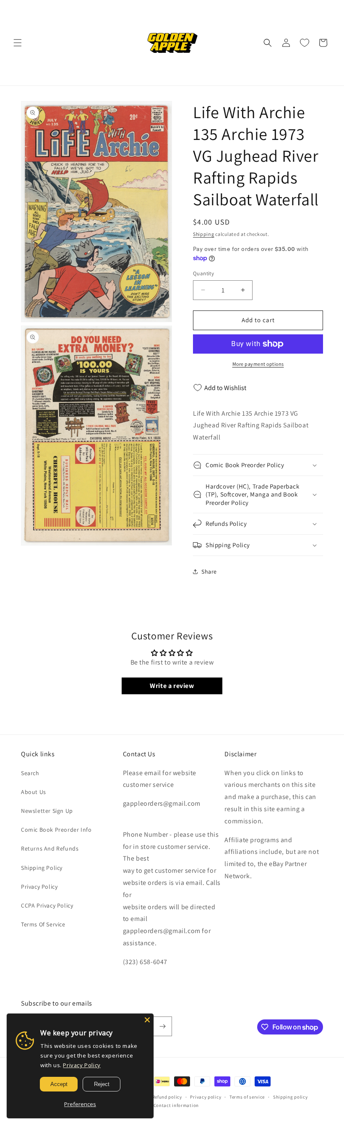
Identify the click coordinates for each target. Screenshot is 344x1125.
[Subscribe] (162, 1026)
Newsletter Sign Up (47, 811)
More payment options (258, 364)
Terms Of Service (43, 924)
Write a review (172, 685)
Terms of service (247, 1097)
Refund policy (167, 1097)
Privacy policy (205, 1097)
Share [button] (209, 571)
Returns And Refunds (49, 848)
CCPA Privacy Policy (47, 905)
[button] (17, 43)
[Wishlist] (304, 43)
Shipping (203, 234)
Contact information (176, 1105)
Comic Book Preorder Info (56, 829)
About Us (33, 792)
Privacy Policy (39, 886)
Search (30, 773)
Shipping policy (290, 1097)
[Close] (147, 1020)
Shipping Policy (42, 868)
